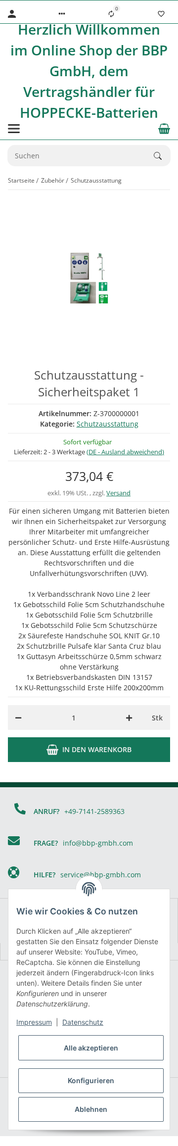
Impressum (34, 1022)
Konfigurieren (91, 1080)
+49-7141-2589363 (94, 811)
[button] (62, 14)
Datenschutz (82, 1022)
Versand (118, 492)
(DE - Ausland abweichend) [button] (125, 451)
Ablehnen (91, 1109)
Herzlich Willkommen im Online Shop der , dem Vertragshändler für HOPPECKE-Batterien (89, 71)
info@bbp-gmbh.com (98, 843)
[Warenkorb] (164, 129)
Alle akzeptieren (91, 1048)
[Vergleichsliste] (111, 14)
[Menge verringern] (18, 717)
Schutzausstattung (107, 424)
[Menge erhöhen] (129, 717)
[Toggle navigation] (14, 129)
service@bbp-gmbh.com (100, 874)
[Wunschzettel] (161, 14)
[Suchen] (162, 156)
